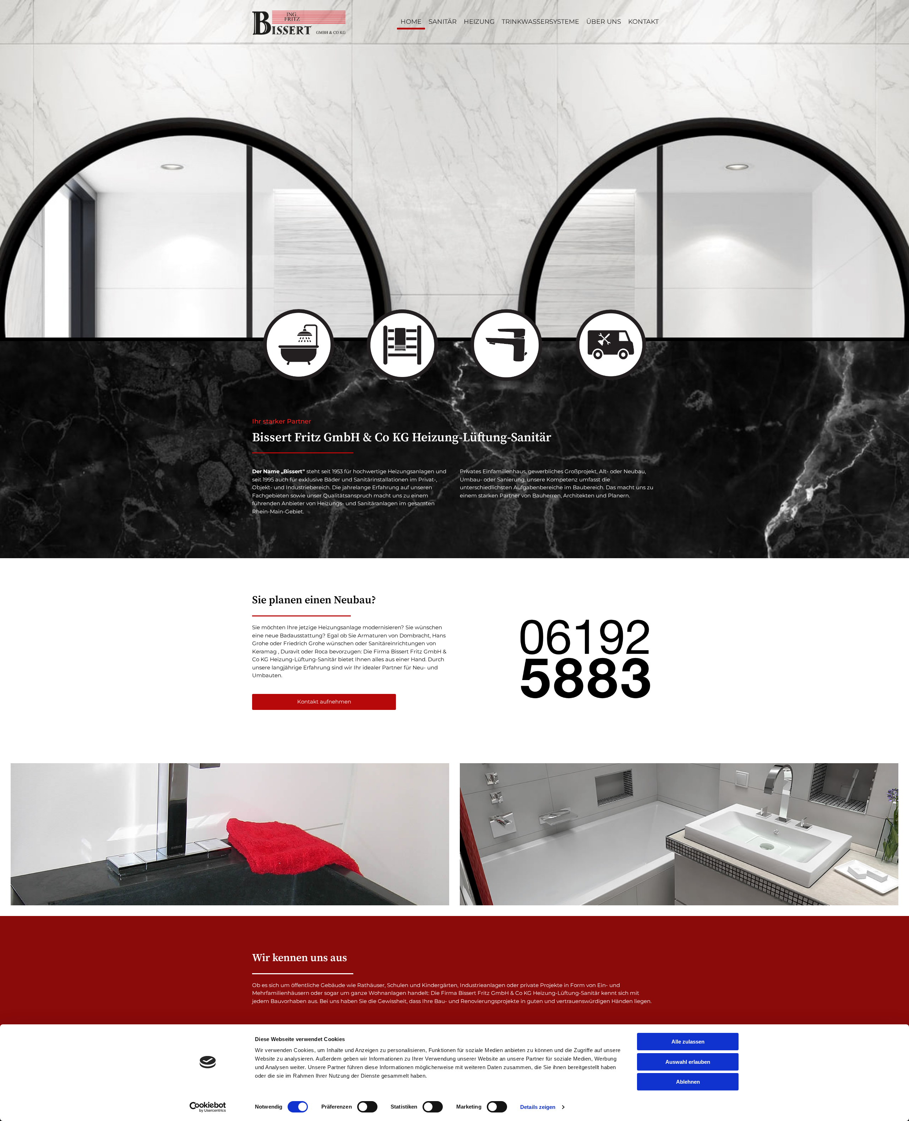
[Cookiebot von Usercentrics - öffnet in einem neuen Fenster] (208, 1107)
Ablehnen (688, 1082)
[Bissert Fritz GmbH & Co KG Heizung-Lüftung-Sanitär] (298, 23)
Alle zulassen (687, 1042)
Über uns (603, 22)
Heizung (479, 22)
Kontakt (643, 22)
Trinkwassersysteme (540, 22)
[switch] (367, 1106)
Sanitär (443, 22)
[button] (324, 702)
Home (411, 22)
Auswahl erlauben (687, 1062)
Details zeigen (537, 1107)
